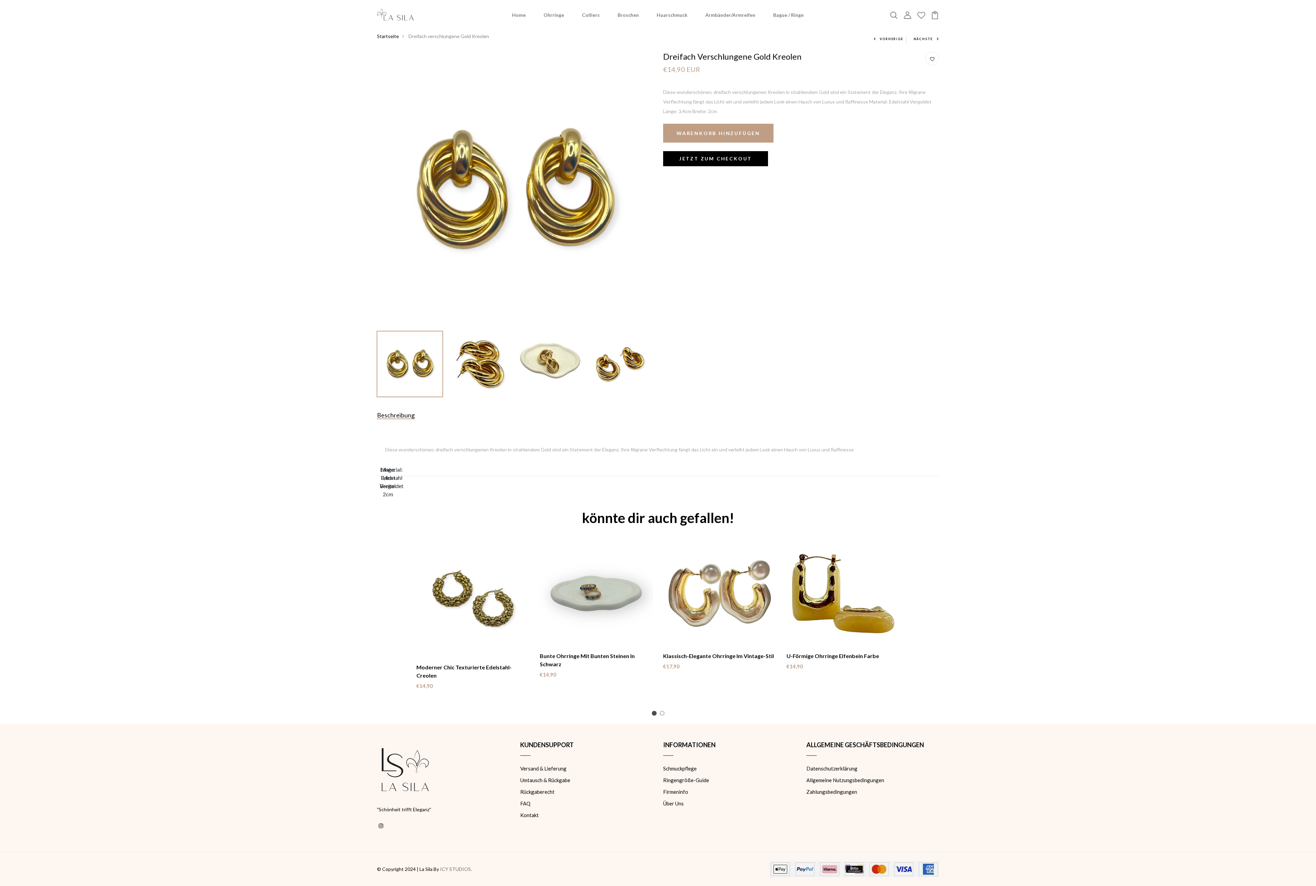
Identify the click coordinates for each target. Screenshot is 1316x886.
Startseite (388, 36)
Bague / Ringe (788, 15)
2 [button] (663, 714)
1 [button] (655, 714)
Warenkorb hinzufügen (718, 133)
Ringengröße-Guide (686, 780)
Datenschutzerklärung (831, 768)
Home (519, 15)
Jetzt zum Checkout (715, 158)
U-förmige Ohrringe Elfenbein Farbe (833, 656)
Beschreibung (396, 415)
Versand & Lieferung (543, 768)
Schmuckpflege (680, 768)
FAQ (525, 803)
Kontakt (529, 815)
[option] (515, 190)
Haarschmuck (672, 15)
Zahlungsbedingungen (831, 792)
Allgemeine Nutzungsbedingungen (845, 780)
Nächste (923, 39)
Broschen (628, 15)
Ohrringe (554, 15)
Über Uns (673, 803)
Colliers (591, 15)
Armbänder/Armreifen (730, 15)
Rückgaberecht (537, 792)
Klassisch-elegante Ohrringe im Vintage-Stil (718, 656)
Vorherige (891, 39)
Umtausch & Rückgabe (545, 780)
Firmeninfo (675, 792)
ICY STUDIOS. (456, 869)
